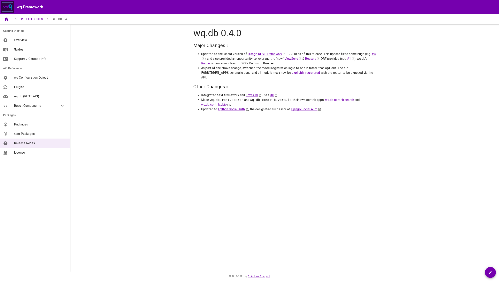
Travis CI (252, 95)
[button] (35, 105)
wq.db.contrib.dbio (214, 104)
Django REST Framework (265, 54)
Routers (310, 58)
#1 (349, 58)
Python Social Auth (231, 109)
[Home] (6, 19)
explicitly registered (306, 73)
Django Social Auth (304, 109)
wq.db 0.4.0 (61, 19)
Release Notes (32, 19)
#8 (272, 95)
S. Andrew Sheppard (259, 276)
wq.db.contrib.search (339, 100)
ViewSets (291, 58)
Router (206, 63)
